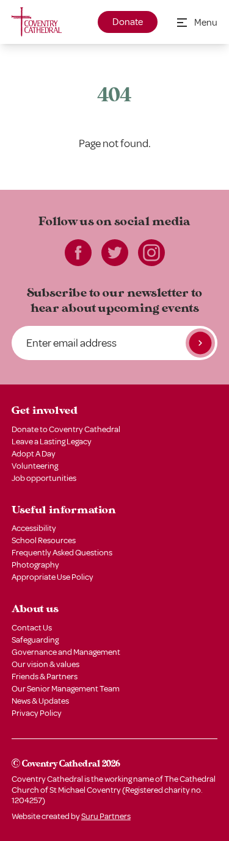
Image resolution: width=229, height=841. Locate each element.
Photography (35, 565)
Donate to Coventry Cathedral (66, 429)
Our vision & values (45, 664)
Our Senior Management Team (66, 689)
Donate (127, 22)
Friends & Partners (45, 676)
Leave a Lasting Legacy (52, 441)
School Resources (44, 540)
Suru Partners (106, 816)
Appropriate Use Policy (52, 577)
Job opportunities (44, 478)
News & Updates (40, 701)
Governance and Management (66, 652)
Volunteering (35, 466)
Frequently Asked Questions (62, 552)
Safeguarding (35, 640)
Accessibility (34, 528)
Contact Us (32, 628)
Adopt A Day (34, 454)
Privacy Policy (37, 713)
